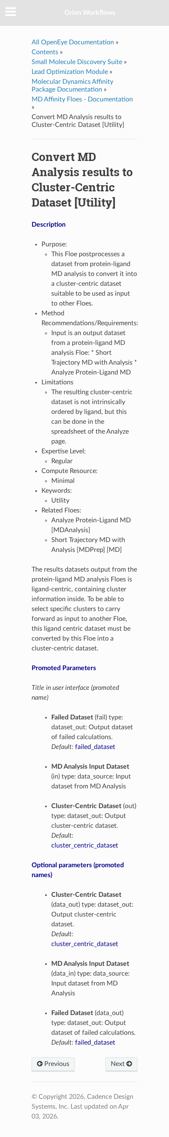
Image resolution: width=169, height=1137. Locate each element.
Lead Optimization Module (70, 72)
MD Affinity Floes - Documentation (82, 99)
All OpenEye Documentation (73, 42)
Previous (56, 1064)
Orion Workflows (89, 12)
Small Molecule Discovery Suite (77, 62)
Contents (45, 52)
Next (118, 1064)
